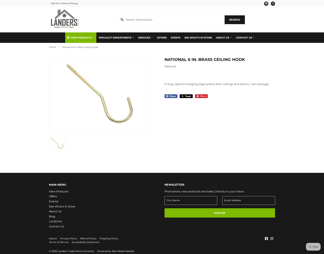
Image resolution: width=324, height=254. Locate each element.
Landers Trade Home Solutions (76, 251)
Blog (52, 216)
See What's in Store (62, 206)
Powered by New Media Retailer (116, 251)
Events (175, 37)
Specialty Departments (115, 37)
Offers (162, 37)
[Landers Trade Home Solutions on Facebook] (266, 238)
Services (144, 37)
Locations (55, 221)
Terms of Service (59, 242)
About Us (223, 37)
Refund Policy (88, 238)
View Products (81, 37)
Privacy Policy (68, 238)
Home (52, 47)
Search (237, 19)
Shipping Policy (109, 238)
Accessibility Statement (86, 242)
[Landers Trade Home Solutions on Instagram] (271, 238)
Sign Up (219, 213)
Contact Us (244, 37)
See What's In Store (198, 37)
